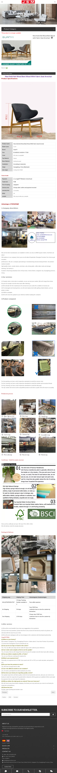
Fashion (4, 697)
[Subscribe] (53, 714)
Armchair (16, 697)
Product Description (7, 73)
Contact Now (7, 766)
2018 (10, 697)
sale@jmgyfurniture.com (10, 760)
